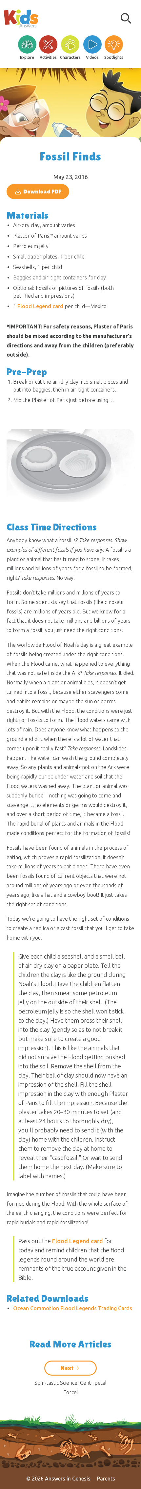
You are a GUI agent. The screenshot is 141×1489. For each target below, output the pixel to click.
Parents (106, 1478)
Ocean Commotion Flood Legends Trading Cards (72, 1308)
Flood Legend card (40, 306)
